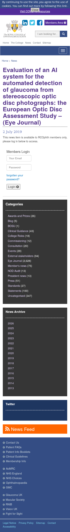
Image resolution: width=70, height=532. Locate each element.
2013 (11, 388)
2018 (11, 363)
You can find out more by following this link (40, 6)
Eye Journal (15, 261)
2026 (11, 323)
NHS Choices (14, 478)
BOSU (11, 226)
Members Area (55, 22)
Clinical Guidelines (17, 456)
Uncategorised (16, 296)
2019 (11, 358)
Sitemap (47, 42)
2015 (11, 378)
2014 (11, 383)
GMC (9, 487)
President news (17, 276)
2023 (11, 338)
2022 (11, 343)
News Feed (22, 428)
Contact (37, 42)
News (28, 42)
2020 (11, 353)
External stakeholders (20, 256)
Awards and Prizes (19, 216)
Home (6, 42)
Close (35, 10)
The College (17, 42)
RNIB (9, 504)
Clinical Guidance (18, 231)
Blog (10, 221)
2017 (11, 368)
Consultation (15, 246)
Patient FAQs (13, 447)
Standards (14, 286)
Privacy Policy (26, 523)
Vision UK (11, 509)
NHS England (14, 473)
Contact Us (12, 442)
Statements (14, 291)
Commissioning (17, 241)
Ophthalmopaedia (16, 483)
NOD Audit (14, 271)
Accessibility (9, 526)
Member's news (17, 266)
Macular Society (15, 499)
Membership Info (16, 461)
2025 (11, 328)
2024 (11, 333)
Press (11, 280)
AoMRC (10, 468)
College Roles (16, 236)
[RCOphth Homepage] (14, 36)
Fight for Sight (14, 513)
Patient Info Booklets (18, 452)
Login (12, 187)
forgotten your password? (15, 177)
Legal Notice (9, 523)
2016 (11, 373)
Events (12, 251)
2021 (11, 348)
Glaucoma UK (14, 495)
